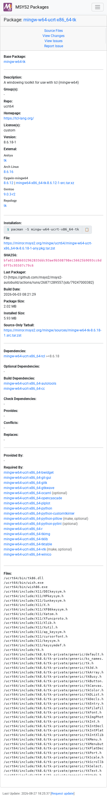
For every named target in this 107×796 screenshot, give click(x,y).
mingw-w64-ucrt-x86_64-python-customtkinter (39, 513)
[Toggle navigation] (98, 7)
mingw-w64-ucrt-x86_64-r (23, 529)
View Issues (53, 41)
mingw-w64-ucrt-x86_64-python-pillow (33, 519)
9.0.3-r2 (9, 194)
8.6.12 (8, 183)
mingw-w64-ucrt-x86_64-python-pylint (33, 524)
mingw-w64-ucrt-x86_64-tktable (28, 544)
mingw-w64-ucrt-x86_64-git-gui (27, 478)
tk (5, 160)
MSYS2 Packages (31, 7)
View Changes (53, 36)
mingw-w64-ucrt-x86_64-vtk (25, 549)
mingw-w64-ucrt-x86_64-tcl (24, 356)
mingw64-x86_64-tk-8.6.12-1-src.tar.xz (45, 183)
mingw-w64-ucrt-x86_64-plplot (27, 503)
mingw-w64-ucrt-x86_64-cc (24, 389)
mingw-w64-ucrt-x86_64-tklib (26, 539)
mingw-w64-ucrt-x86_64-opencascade (33, 498)
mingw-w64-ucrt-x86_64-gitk (25, 483)
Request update (62, 793)
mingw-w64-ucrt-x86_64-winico (27, 554)
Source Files (53, 31)
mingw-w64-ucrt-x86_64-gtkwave (29, 488)
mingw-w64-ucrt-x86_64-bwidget (29, 473)
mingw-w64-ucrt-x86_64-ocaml (27, 493)
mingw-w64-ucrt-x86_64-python (28, 508)
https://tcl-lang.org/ (19, 118)
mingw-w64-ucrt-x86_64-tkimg (27, 534)
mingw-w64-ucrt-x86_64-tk (49, 19)
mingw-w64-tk (14, 62)
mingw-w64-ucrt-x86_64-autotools (30, 383)
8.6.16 (8, 172)
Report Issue (53, 46)
